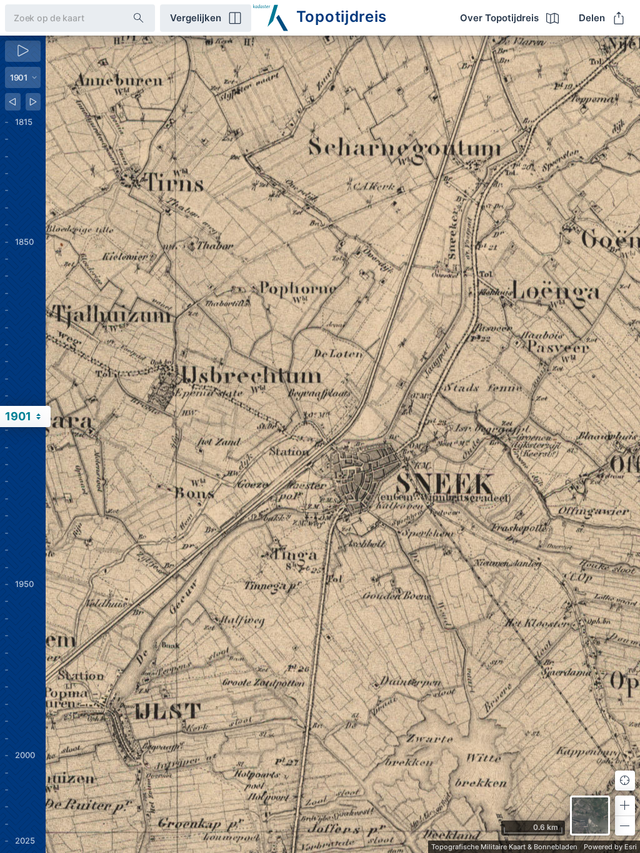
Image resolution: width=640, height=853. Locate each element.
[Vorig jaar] (13, 102)
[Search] (139, 18)
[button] (625, 806)
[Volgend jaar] (33, 102)
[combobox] (59, 18)
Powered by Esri (610, 846)
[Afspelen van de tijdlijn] (23, 51)
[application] (343, 444)
